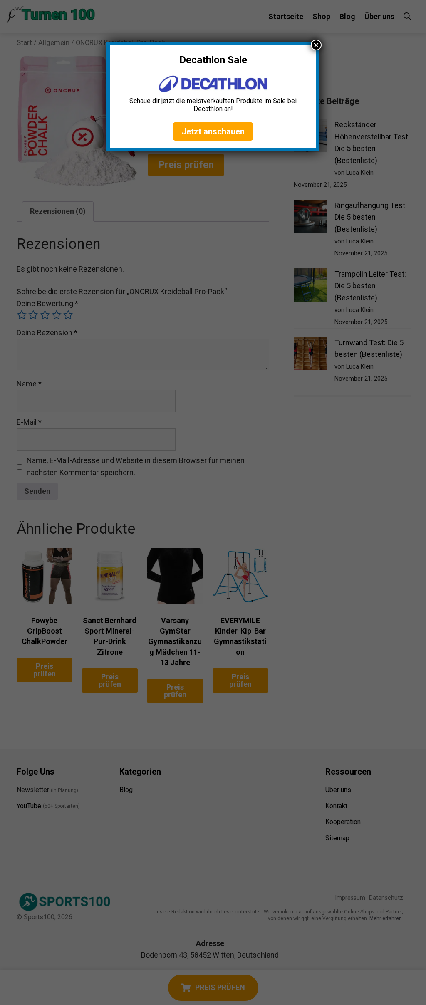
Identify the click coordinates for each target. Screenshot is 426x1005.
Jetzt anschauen (213, 131)
